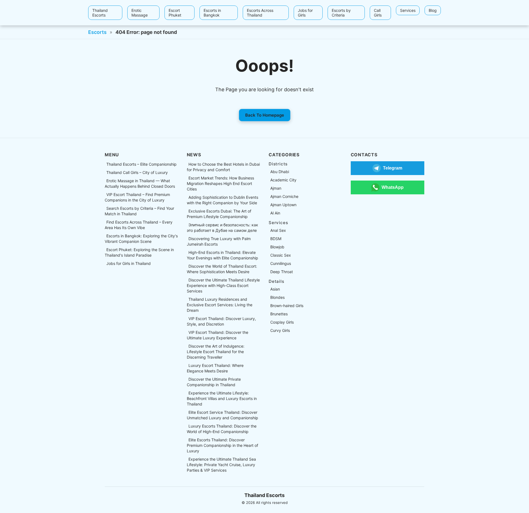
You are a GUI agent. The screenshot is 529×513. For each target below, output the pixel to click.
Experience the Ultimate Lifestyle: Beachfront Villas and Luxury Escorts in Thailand (222, 398)
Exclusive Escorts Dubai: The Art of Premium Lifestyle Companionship (219, 214)
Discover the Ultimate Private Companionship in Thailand (214, 382)
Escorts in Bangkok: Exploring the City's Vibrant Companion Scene (141, 238)
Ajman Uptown (283, 204)
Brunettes (279, 313)
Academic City (283, 180)
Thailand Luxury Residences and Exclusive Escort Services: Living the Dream (219, 305)
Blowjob (277, 247)
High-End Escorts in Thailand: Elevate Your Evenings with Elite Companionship (222, 255)
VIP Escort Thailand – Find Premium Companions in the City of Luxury (137, 197)
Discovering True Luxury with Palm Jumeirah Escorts (219, 241)
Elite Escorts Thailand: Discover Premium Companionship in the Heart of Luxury (222, 445)
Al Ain (275, 213)
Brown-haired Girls (286, 305)
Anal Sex (278, 230)
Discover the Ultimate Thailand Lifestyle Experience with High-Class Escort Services (223, 285)
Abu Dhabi (279, 171)
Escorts (97, 32)
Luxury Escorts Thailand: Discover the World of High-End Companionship (222, 429)
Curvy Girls (280, 330)
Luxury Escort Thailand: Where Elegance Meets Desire (215, 368)
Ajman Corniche (284, 196)
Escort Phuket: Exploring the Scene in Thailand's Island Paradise (139, 252)
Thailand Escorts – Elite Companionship (141, 164)
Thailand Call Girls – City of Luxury (137, 172)
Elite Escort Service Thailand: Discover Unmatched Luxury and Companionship (222, 415)
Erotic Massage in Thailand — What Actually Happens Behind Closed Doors (140, 183)
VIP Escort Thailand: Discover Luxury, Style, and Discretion (221, 321)
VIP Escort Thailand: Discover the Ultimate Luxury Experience (217, 335)
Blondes (277, 297)
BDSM (275, 238)
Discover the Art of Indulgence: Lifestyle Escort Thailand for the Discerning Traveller (215, 351)
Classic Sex (280, 255)
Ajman (275, 188)
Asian (275, 289)
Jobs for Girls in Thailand (128, 263)
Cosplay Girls (282, 322)
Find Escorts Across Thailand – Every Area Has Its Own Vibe (138, 225)
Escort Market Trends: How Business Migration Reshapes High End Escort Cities (220, 183)
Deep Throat (281, 271)
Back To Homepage (264, 115)
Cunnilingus (280, 263)
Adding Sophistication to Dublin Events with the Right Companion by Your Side (222, 200)
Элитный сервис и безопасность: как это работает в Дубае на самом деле (222, 227)
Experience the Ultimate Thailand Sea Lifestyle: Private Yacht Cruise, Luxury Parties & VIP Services (221, 464)
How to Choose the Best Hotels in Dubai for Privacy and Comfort (223, 167)
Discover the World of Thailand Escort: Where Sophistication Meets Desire (222, 269)
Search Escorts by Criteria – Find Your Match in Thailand (139, 211)
